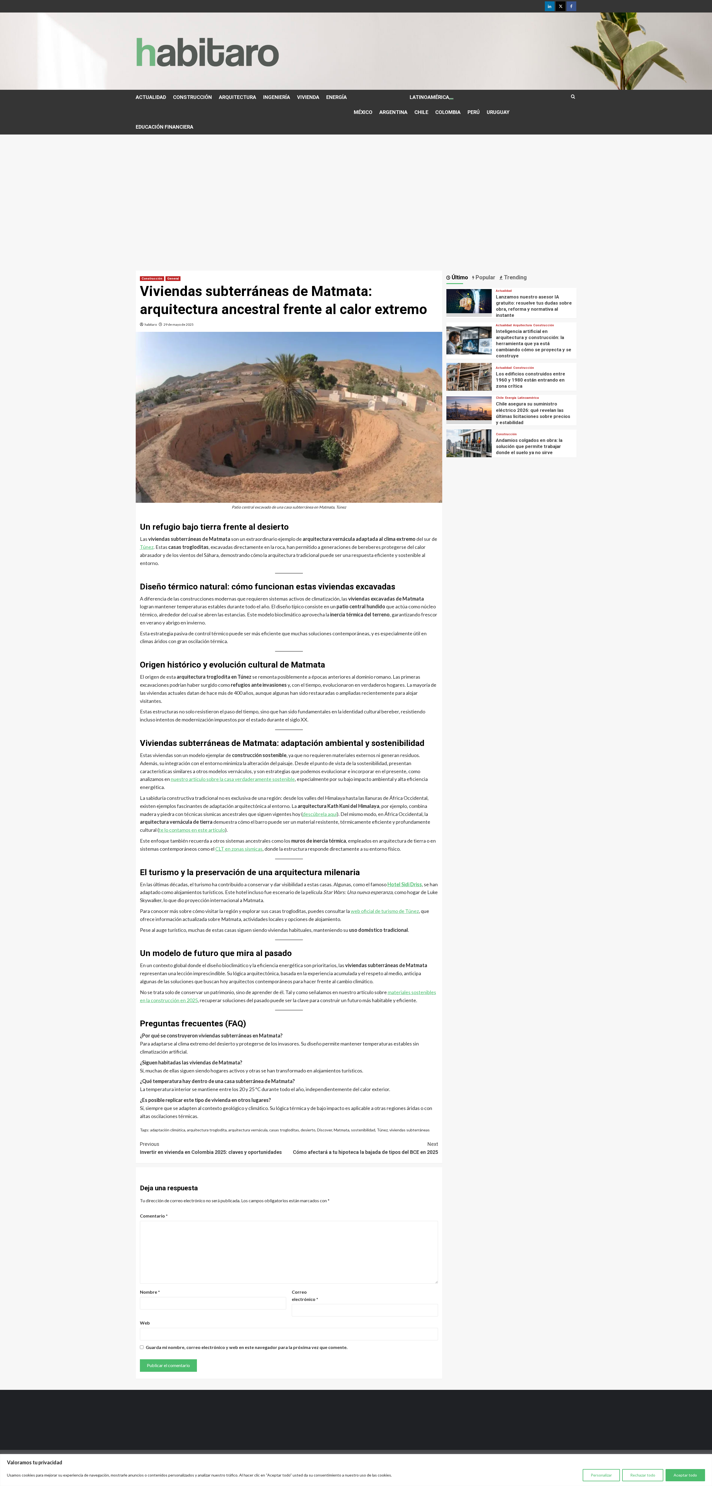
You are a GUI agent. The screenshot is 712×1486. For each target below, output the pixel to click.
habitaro (151, 324)
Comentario (154, 1215)
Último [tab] (459, 277)
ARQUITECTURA (237, 97)
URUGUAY (498, 112)
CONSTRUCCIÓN (192, 97)
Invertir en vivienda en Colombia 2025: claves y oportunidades (211, 1148)
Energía (510, 397)
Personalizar (601, 1475)
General (173, 278)
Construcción (152, 278)
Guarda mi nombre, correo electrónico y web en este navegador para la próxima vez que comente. (247, 1347)
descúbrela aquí (320, 814)
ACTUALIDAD (151, 97)
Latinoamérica (528, 397)
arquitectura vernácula (248, 1129)
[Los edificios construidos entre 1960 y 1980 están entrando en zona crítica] (469, 385)
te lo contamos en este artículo (192, 830)
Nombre (150, 1292)
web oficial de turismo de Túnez (385, 911)
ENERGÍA (336, 97)
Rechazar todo (642, 1475)
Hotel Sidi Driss (404, 884)
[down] (451, 99)
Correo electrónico (305, 1295)
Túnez (147, 547)
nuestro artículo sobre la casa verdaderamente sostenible (233, 779)
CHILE (421, 112)
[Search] (573, 97)
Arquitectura (522, 325)
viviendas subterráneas (409, 1129)
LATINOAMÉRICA (429, 97)
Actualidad (504, 290)
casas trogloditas (284, 1129)
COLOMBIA (448, 112)
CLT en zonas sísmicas (239, 849)
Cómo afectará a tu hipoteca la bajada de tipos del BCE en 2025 (365, 1148)
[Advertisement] (356, 176)
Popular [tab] (484, 277)
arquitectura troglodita (207, 1129)
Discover (324, 1129)
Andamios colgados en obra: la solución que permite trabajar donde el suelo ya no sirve (529, 446)
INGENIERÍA (276, 97)
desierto (308, 1129)
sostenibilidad (363, 1129)
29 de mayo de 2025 (179, 324)
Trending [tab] (515, 277)
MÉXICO (363, 112)
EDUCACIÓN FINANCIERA (164, 127)
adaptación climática (167, 1129)
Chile (500, 397)
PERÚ (474, 112)
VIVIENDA (308, 97)
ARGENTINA (393, 112)
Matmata (341, 1129)
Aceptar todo (685, 1475)
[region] (356, 1470)
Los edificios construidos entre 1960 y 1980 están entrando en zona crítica (530, 380)
